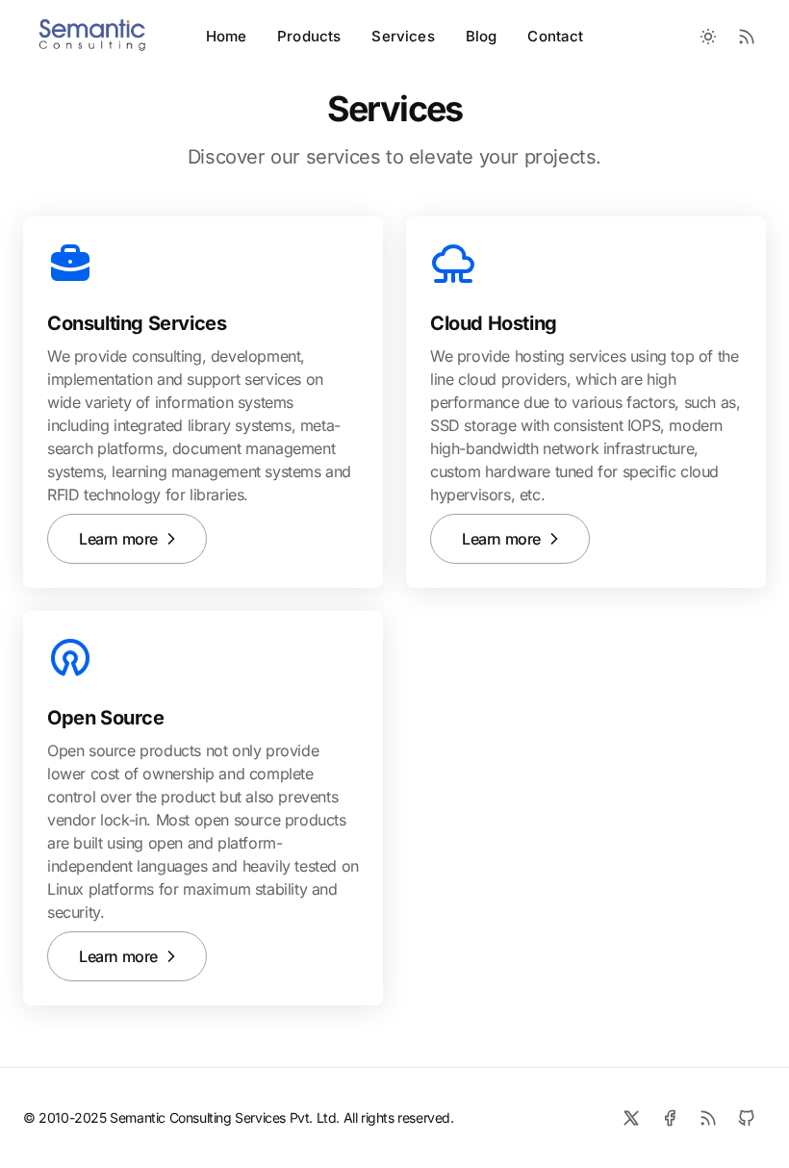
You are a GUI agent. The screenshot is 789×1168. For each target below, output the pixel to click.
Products (309, 36)
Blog (481, 36)
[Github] (746, 1118)
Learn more (118, 538)
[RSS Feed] (746, 36)
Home (226, 36)
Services (402, 36)
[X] (631, 1118)
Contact (555, 36)
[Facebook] (669, 1118)
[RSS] (708, 1118)
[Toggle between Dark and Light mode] (708, 36)
